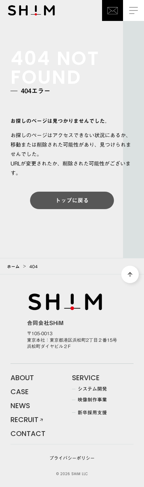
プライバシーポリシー (72, 458)
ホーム (13, 266)
